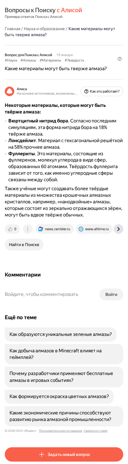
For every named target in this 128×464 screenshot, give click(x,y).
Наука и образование (44, 28)
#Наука (11, 60)
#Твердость (74, 60)
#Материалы (50, 60)
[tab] (13, 229)
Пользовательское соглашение (60, 430)
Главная (12, 28)
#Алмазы (28, 60)
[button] (119, 58)
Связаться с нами (95, 430)
